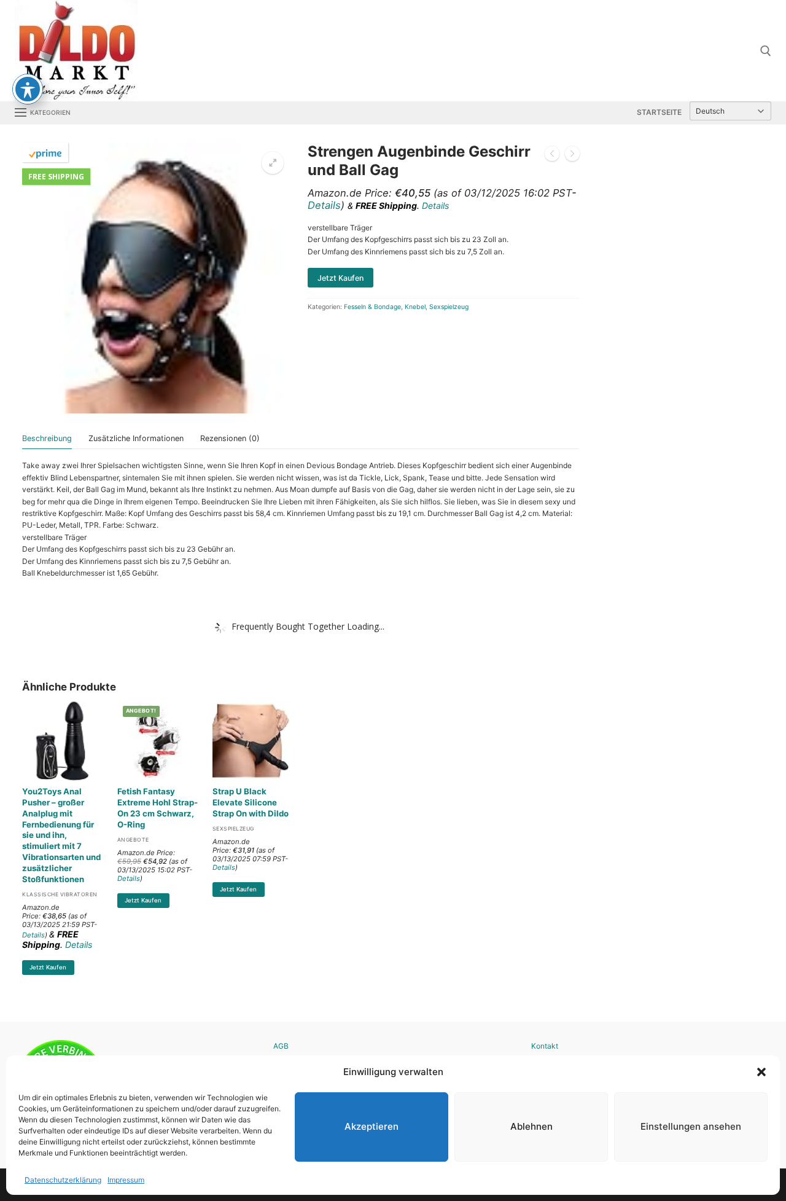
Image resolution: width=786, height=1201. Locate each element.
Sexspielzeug (449, 307)
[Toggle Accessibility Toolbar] (27, 89)
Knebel (415, 307)
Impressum (125, 1179)
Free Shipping (56, 176)
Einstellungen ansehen (690, 1126)
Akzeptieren (371, 1126)
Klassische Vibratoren (60, 894)
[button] (761, 1072)
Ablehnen (531, 1126)
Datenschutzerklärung (63, 1179)
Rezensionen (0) (230, 438)
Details (324, 205)
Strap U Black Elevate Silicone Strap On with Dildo (250, 802)
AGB (281, 1045)
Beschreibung (47, 438)
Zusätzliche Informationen (136, 438)
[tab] (47, 438)
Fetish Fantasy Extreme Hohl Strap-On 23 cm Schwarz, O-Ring (157, 807)
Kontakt (544, 1045)
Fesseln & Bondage (372, 307)
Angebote (133, 840)
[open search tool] (765, 51)
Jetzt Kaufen (47, 967)
